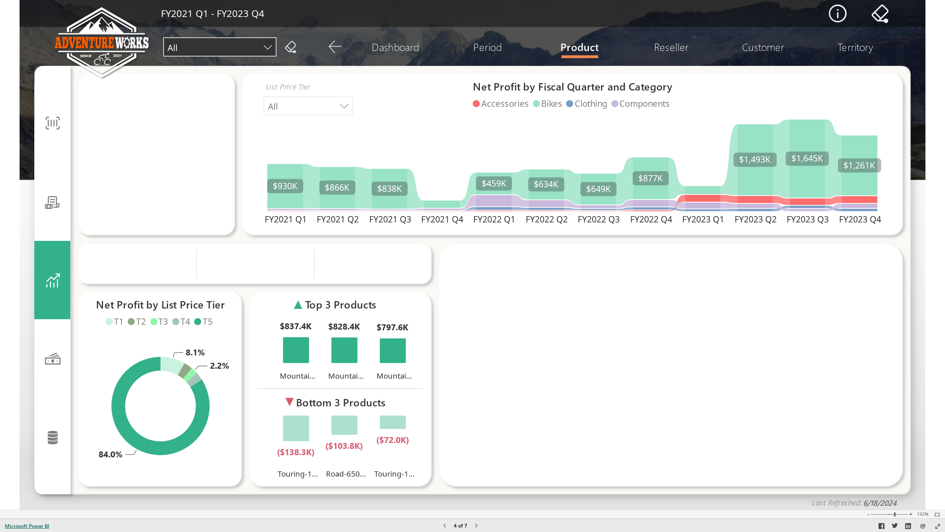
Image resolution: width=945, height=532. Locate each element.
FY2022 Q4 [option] (651, 219)
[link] (838, 13)
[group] (212, 15)
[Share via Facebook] (881, 527)
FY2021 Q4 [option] (442, 219)
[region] (472, 255)
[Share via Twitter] (895, 527)
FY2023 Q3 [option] (808, 219)
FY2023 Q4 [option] (860, 219)
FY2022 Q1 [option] (495, 219)
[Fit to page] (935, 515)
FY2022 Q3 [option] (599, 219)
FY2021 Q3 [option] (390, 219)
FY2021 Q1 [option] (286, 219)
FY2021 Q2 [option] (338, 219)
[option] (651, 210)
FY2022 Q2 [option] (547, 219)
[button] (103, 43)
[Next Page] (476, 526)
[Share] (923, 527)
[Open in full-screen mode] (938, 526)
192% (922, 514)
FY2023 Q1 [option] (704, 219)
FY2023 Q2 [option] (756, 219)
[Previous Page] (445, 526)
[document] (843, 501)
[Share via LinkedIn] (908, 527)
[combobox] (219, 47)
